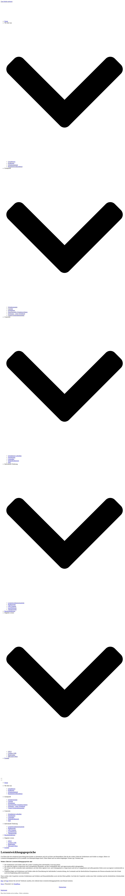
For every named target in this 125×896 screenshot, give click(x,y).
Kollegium (11, 163)
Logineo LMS (12, 753)
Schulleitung (11, 161)
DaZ (9, 462)
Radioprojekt (12, 604)
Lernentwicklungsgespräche (16, 603)
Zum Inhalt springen (6, 1)
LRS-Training (12, 606)
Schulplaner (11, 310)
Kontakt (6, 758)
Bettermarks (11, 755)
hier (7, 881)
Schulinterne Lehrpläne (15, 456)
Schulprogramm (12, 307)
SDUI (10, 751)
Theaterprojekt (12, 609)
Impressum (4, 890)
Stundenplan (11, 457)
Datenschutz (62, 887)
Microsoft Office (13, 756)
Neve (2, 884)
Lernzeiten (11, 459)
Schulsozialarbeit (13, 165)
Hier (2, 881)
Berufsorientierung (9, 611)
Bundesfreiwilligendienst (15, 166)
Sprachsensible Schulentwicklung (17, 312)
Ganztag (10, 309)
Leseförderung (12, 608)
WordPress (17, 884)
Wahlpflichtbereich (13, 461)
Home (6, 21)
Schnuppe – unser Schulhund (16, 314)
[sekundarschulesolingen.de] (10, 18)
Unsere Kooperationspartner (16, 315)
